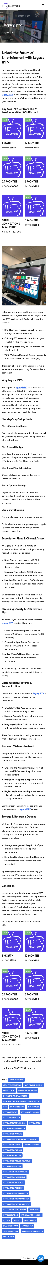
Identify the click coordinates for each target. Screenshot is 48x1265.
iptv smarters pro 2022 (12, 1150)
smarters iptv (30, 1220)
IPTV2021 (6, 1220)
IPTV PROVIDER (33, 1107)
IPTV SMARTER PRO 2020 (30, 1112)
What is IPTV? (8, 1237)
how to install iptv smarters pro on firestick (22, 1101)
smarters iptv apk (10, 1226)
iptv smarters (35, 1123)
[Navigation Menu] (43, 5)
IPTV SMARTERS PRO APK (12, 1155)
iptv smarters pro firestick (14, 1177)
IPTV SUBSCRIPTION (10, 1215)
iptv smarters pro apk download (17, 1161)
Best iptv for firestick (33, 1085)
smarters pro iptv (10, 1231)
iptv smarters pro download (15, 1172)
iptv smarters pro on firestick (15, 1193)
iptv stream (34, 1210)
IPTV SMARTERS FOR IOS (12, 1145)
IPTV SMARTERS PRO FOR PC (13, 1182)
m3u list (17, 1220)
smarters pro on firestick (32, 1231)
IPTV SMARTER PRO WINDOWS (14, 1123)
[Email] (40, 1258)
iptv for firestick (17, 1107)
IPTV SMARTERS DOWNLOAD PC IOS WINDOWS (20, 1139)
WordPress (33, 1262)
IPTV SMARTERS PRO (32, 1145)
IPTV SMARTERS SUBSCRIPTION (14, 1210)
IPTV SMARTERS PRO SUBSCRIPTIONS (16, 1204)
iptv (5, 1107)
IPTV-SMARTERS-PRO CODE (31, 1215)
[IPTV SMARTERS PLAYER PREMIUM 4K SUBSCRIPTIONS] (11, 5)
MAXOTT (10, 32)
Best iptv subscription (27, 1090)
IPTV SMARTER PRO (10, 1112)
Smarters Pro (27, 1226)
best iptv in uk (9, 1090)
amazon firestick (16, 1080)
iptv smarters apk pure (12, 1134)
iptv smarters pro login (13, 1188)
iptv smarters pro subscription (16, 1199)
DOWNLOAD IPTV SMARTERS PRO (15, 1096)
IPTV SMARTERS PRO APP (12, 1166)
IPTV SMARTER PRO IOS (11, 1118)
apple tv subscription (12, 1085)
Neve (12, 1262)
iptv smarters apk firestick (14, 1128)
